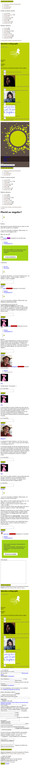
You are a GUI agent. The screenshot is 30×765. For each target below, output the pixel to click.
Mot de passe (4, 673)
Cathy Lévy (8, 23)
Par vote (6, 266)
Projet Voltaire (9, 587)
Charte (5, 161)
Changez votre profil (6, 703)
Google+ (17, 714)
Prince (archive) (9, 14)
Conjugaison (4, 239)
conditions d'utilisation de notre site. (11, 689)
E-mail (25, 679)
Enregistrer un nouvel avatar (8, 702)
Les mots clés (7, 8)
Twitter (17, 712)
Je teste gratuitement (10, 257)
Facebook (24, 711)
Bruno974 (7, 37)
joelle (6, 13)
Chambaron (8, 17)
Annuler (3, 285)
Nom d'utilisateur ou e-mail (7, 671)
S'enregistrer (11, 676)
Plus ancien (6, 268)
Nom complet (4, 705)
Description (3, 720)
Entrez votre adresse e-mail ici (8, 692)
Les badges (6, 5)
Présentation (7, 156)
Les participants (7, 6)
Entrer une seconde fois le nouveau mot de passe (12, 726)
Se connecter (11, 685)
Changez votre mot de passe (21, 702)
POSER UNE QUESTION (7, 1)
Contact (5, 159)
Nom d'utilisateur (5, 679)
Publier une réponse (5, 585)
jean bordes (7, 21)
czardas (7, 19)
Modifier (3, 284)
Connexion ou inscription (7, 166)
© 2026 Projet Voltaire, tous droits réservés (11, 40)
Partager (6, 242)
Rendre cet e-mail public (23, 717)
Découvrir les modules (10, 554)
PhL (6, 20)
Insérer (2, 763)
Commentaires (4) (8, 372)
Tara (6, 16)
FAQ (5, 158)
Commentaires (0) (8, 243)
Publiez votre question (6, 749)
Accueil (2, 208)
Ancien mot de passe (6, 723)
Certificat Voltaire (20, 587)
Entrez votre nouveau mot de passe (9, 696)
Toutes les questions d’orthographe (12, 4)
